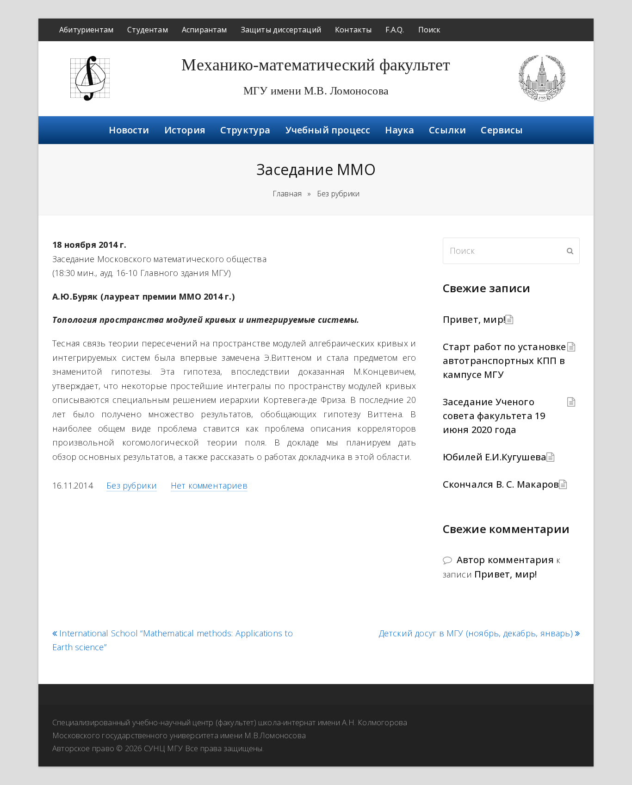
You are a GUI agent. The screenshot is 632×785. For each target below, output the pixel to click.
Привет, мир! (474, 319)
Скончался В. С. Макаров (501, 484)
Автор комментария (505, 559)
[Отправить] (570, 250)
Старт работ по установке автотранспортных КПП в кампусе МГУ (504, 360)
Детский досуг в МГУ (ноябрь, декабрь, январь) (476, 633)
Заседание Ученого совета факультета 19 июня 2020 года (494, 416)
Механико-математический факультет (315, 65)
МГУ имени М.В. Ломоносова (316, 91)
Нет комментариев (209, 485)
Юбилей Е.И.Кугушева (495, 457)
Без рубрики (131, 485)
